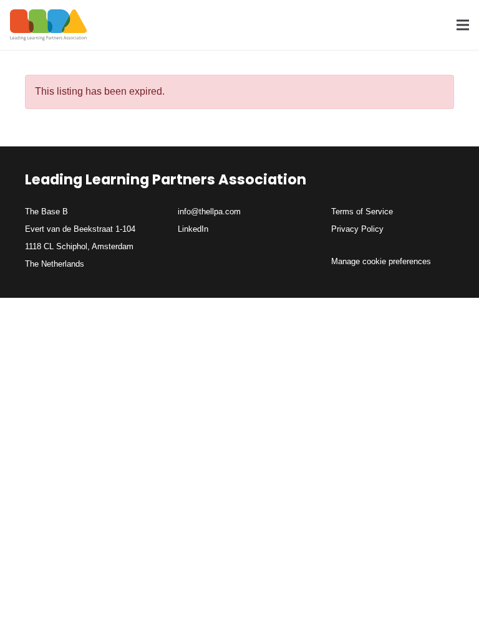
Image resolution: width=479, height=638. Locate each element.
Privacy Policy (357, 229)
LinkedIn (193, 229)
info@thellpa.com (209, 211)
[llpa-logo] (48, 24)
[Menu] (462, 24)
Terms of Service (362, 211)
